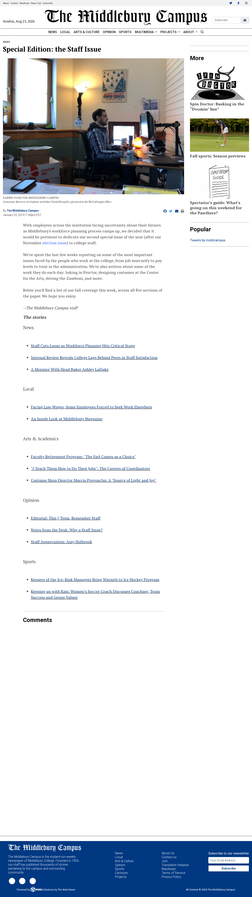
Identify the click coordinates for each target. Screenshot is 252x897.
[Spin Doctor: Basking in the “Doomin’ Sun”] (219, 83)
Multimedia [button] (145, 32)
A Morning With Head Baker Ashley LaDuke (70, 369)
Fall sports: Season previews (218, 156)
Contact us (169, 857)
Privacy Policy (171, 877)
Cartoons (121, 873)
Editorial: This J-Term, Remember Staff (65, 518)
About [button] (189, 32)
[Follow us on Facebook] (22, 881)
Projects (121, 877)
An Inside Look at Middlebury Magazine (66, 418)
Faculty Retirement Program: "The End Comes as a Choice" (83, 456)
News (52, 32)
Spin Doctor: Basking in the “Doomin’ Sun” (217, 106)
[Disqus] (93, 673)
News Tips (36, 3)
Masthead (24, 3)
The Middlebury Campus (23, 210)
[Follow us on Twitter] (12, 881)
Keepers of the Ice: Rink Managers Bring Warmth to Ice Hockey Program (95, 579)
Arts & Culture (86, 32)
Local (65, 32)
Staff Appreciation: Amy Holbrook (61, 541)
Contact (14, 3)
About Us (168, 853)
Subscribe (48, 3)
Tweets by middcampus (207, 240)
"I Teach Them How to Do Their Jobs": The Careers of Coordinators (90, 468)
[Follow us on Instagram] (33, 881)
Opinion (109, 32)
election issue (54, 242)
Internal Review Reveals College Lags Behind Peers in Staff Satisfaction (94, 357)
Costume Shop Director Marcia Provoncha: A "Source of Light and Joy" (93, 480)
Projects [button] (168, 32)
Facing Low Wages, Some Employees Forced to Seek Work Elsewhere (91, 407)
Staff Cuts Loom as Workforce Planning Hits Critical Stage (83, 345)
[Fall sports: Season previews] (219, 135)
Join (165, 861)
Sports (125, 32)
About (6, 3)
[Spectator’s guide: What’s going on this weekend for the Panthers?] (219, 182)
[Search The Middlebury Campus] (202, 32)
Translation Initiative (175, 865)
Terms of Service (173, 873)
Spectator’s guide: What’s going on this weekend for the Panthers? (216, 208)
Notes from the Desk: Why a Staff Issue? (67, 530)
